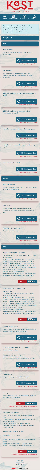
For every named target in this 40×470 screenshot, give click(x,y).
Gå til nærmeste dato (26, 60)
